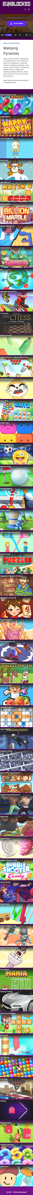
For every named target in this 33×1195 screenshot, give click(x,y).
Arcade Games (14, 43)
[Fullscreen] (30, 34)
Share (9, 35)
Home (5, 43)
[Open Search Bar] (25, 9)
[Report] (26, 35)
